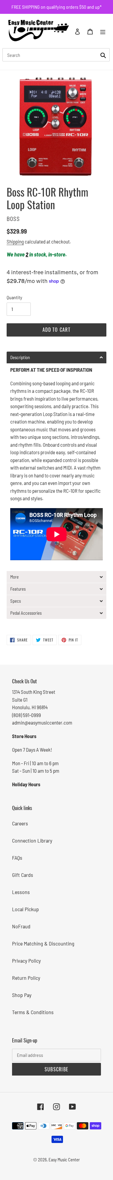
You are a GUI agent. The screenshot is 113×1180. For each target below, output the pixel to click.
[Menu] (102, 31)
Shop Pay (21, 995)
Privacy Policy (26, 960)
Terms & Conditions (33, 1012)
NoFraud (21, 926)
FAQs (17, 857)
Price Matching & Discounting (43, 943)
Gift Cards (22, 874)
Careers (20, 823)
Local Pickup (25, 909)
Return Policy (26, 977)
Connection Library (32, 840)
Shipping (15, 241)
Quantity (14, 297)
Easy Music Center (64, 1159)
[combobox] (56, 54)
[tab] (56, 357)
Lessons (21, 892)
